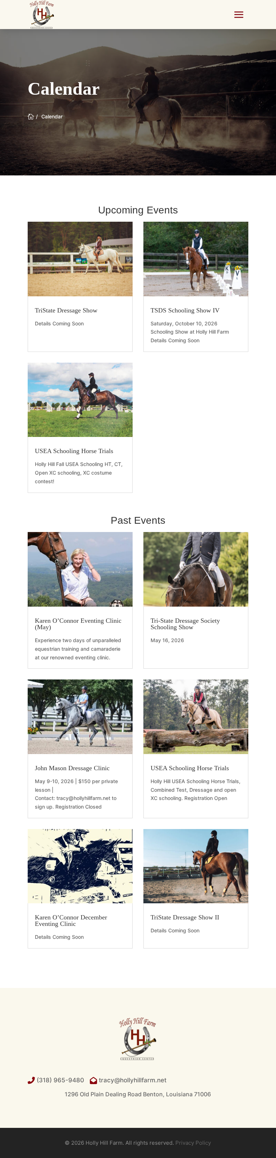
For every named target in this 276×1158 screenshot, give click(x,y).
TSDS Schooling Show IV (185, 310)
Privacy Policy (193, 1142)
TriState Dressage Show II (185, 917)
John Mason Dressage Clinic (72, 768)
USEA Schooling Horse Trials (74, 451)
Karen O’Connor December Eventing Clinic (71, 920)
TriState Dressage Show (66, 310)
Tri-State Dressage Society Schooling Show (185, 624)
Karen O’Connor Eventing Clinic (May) (78, 624)
